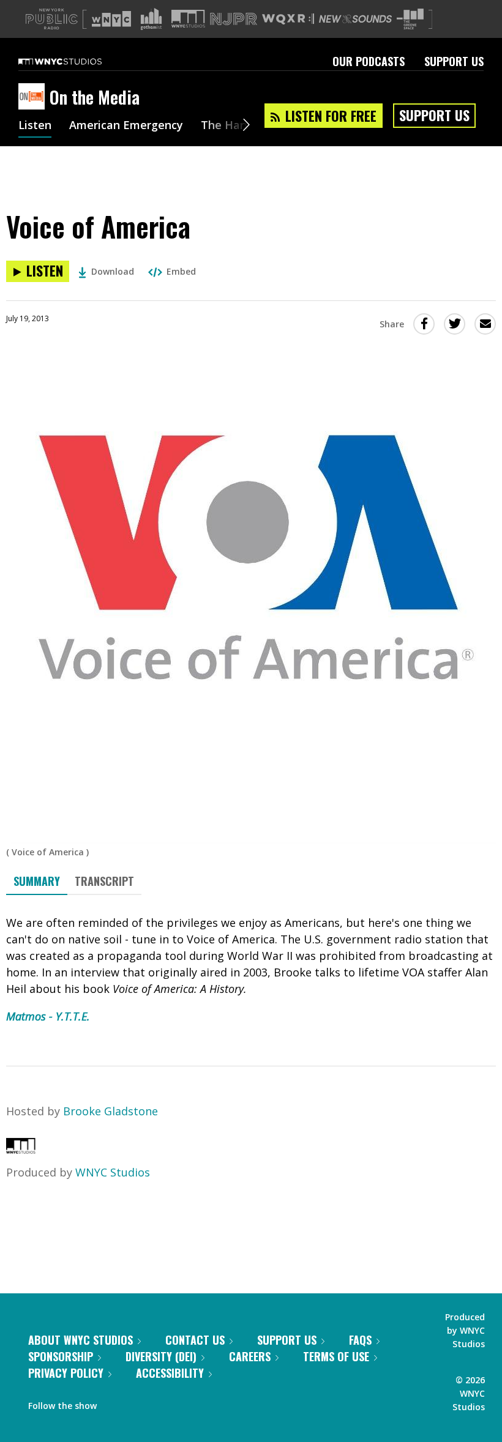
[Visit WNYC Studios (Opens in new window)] (188, 19)
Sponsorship (60, 1356)
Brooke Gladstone (110, 1111)
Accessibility (170, 1373)
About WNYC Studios (80, 1340)
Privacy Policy (65, 1373)
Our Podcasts (368, 61)
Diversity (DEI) (161, 1356)
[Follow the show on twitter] (138, 1403)
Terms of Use (336, 1356)
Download (112, 271)
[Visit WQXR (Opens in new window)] (288, 19)
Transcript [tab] (104, 881)
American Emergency (126, 126)
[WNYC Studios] (21, 1149)
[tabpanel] (251, 970)
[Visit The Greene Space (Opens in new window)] (410, 19)
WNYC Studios (112, 1172)
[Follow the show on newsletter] (161, 1403)
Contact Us (195, 1340)
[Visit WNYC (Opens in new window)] (111, 19)
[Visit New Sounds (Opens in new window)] (355, 19)
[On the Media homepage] (34, 97)
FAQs (360, 1340)
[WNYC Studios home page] (75, 61)
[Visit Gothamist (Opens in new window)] (151, 19)
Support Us (454, 61)
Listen (34, 126)
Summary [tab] (36, 881)
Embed (181, 271)
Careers (250, 1356)
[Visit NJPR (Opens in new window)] (233, 19)
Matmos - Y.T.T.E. (48, 1016)
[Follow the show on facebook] (114, 1403)
